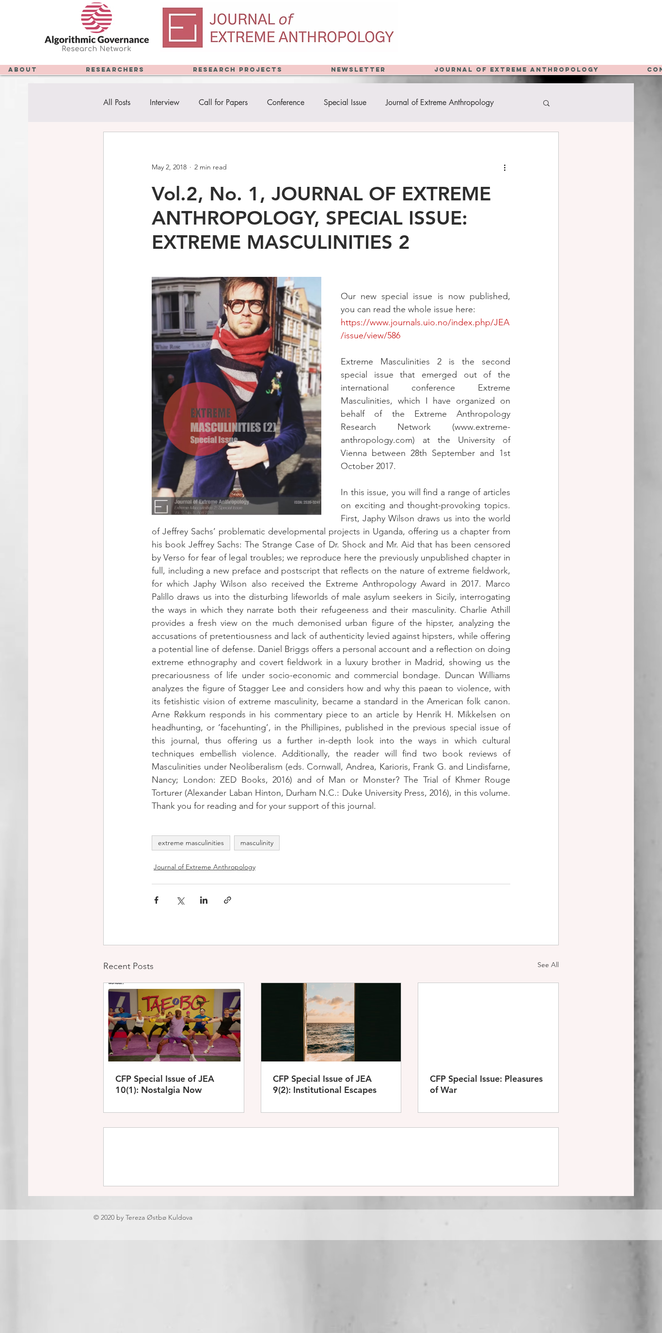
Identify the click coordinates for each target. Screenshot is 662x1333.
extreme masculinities (191, 842)
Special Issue (345, 102)
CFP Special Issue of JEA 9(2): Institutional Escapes (325, 1084)
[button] (546, 102)
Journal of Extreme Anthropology (204, 867)
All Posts (116, 102)
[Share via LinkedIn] (203, 900)
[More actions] (504, 167)
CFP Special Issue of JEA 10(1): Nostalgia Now (164, 1084)
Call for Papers (223, 102)
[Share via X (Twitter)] (180, 900)
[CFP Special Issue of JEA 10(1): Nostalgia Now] (174, 1022)
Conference (285, 102)
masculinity (256, 842)
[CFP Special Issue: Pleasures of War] (488, 1022)
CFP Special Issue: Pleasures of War (486, 1084)
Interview (164, 102)
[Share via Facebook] (156, 900)
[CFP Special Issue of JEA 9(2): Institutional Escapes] (331, 1022)
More (394, 102)
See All (548, 964)
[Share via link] (227, 900)
